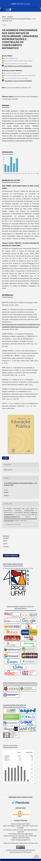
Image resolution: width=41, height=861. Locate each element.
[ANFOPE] (28, 731)
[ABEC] (11, 713)
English (5, 540)
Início (4, 17)
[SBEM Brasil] (11, 725)
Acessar (27, 4)
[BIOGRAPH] (11, 731)
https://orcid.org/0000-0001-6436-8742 (15, 63)
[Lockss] (11, 691)
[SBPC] (11, 737)
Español (5, 543)
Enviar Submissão (11, 555)
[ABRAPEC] (11, 719)
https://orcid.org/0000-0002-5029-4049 (16, 78)
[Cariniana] (28, 691)
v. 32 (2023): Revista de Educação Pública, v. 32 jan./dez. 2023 (18, 20)
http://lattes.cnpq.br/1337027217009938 (18, 81)
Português (6, 546)
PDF (6, 458)
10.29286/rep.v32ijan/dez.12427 (12, 516)
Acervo (10, 17)
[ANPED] (28, 713)
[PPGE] (16, 595)
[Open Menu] (2, 10)
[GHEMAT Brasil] (28, 725)
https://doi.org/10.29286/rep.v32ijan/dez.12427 (18, 87)
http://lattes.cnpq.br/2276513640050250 (18, 66)
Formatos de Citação (13, 524)
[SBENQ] (28, 719)
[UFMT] (11, 697)
